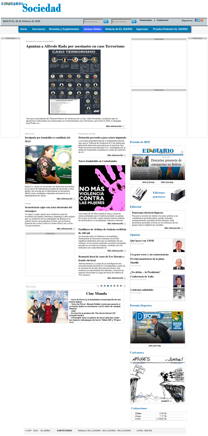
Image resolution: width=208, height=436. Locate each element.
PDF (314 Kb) (167, 182)
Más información (114, 126)
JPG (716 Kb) (148, 182)
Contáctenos (163, 20)
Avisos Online (92, 29)
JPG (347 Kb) (155, 346)
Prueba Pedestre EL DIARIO (171, 29)
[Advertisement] (11, 88)
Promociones (146, 20)
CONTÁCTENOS (64, 431)
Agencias (142, 29)
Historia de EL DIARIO (118, 29)
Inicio (24, 29)
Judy (73, 311)
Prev (98, 285)
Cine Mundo (96, 293)
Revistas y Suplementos (64, 29)
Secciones (38, 29)
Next (124, 285)
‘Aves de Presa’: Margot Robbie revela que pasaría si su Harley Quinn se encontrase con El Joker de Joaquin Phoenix (94, 306)
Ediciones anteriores (159, 195)
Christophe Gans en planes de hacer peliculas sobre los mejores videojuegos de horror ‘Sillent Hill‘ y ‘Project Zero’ (95, 320)
